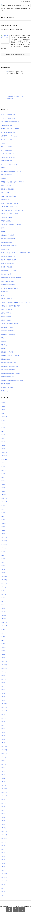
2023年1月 (4, 534)
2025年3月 (4, 441)
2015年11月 (4, 835)
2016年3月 (4, 820)
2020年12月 (4, 619)
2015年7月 (4, 849)
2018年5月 (4, 728)
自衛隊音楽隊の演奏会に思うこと (9, 323)
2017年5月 (4, 771)
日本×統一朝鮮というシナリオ (9, 206)
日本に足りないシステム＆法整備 (9, 214)
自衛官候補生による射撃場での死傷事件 (11, 306)
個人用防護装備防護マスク (8, 175)
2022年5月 (4, 558)
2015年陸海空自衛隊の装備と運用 (10, 121)
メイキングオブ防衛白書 (7, 146)
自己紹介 (3, 295)
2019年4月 (4, 689)
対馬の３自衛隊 (5, 192)
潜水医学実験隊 (5, 249)
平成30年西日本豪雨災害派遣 (8, 196)
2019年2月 (4, 696)
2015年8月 (4, 845)
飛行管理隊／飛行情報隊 (7, 387)
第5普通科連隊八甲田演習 (7, 281)
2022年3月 (4, 565)
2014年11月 (4, 877)
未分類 (2, 228)
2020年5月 (4, 643)
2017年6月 (4, 767)
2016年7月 (4, 806)
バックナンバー (5, 143)
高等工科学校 (4, 391)
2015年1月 (3, 870)
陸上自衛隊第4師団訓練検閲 (8, 369)
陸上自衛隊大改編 (5, 359)
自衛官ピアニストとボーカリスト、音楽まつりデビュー (15, 302)
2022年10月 (4, 544)
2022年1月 (3, 572)
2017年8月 (4, 760)
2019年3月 (4, 693)
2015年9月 (4, 842)
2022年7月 (4, 551)
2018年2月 (4, 739)
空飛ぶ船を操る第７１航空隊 (8, 260)
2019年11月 (4, 665)
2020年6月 (4, 640)
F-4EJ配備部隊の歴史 (17, 29)
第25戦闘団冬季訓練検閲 (7, 263)
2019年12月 (4, 661)
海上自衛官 (4, 231)
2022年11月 (4, 541)
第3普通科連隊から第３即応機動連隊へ (11, 277)
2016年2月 (4, 824)
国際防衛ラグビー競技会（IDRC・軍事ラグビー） (14, 182)
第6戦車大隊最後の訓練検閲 (8, 284)
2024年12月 (4, 452)
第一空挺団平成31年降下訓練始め (9, 288)
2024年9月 (4, 463)
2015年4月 (4, 859)
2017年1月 (3, 785)
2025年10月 (4, 417)
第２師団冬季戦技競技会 (7, 267)
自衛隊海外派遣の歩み (6, 316)
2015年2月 (4, 867)
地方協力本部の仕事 (6, 185)
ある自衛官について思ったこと (9, 136)
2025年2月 (4, 445)
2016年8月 (4, 803)
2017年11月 (4, 750)
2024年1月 (4, 491)
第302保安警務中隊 (6, 274)
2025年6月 (4, 431)
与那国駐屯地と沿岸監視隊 (8, 157)
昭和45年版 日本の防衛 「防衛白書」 (11, 224)
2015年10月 (4, 838)
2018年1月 (3, 743)
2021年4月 (4, 604)
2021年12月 (4, 576)
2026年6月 (4, 410)
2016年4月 (4, 817)
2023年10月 (4, 502)
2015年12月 (4, 831)
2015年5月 (4, 856)
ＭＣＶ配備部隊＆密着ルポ (8, 132)
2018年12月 (4, 704)
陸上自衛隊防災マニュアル (8, 376)
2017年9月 (4, 757)
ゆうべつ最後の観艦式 (6, 150)
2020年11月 (4, 622)
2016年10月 (4, 796)
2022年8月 (4, 548)
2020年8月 (4, 633)
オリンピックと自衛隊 (6, 139)
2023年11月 (4, 498)
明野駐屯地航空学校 (6, 221)
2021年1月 (3, 615)
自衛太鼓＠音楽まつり (6, 299)
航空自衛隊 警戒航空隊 (7, 330)
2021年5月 (4, 601)
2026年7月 (4, 406)
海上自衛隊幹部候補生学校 (8, 238)
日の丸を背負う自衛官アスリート (9, 203)
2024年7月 (4, 470)
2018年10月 (4, 711)
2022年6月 (4, 555)
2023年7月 (4, 512)
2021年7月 (3, 594)
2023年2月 (4, 530)
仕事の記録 (4, 167)
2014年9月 (4, 884)
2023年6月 (4, 516)
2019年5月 (4, 686)
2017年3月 (4, 778)
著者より (3, 337)
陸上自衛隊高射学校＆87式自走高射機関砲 (12, 380)
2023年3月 (4, 526)
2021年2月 (3, 611)
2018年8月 (4, 718)
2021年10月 (4, 583)
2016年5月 (4, 813)
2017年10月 (4, 753)
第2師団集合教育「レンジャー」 (9, 270)
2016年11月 (4, 792)
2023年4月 (4, 523)
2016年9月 (4, 799)
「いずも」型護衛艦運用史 (8, 114)
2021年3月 (4, 608)
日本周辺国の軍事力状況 (7, 217)
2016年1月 (3, 828)
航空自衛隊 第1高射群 (7, 327)
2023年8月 (4, 509)
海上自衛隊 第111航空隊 (7, 235)
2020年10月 (4, 626)
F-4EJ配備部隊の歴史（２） (10, 25)
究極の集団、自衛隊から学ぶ (8, 256)
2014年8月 (4, 888)
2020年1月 (4, 658)
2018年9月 (4, 714)
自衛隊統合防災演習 (6, 320)
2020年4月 (4, 647)
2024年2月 (4, 487)
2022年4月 (4, 562)
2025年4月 (4, 438)
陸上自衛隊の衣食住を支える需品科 (10, 355)
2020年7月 (4, 636)
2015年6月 (4, 852)
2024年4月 (4, 480)
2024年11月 (4, 456)
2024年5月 (4, 477)
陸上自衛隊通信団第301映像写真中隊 (10, 373)
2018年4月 (4, 732)
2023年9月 (4, 505)
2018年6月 (4, 725)
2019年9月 (4, 672)
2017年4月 (4, 774)
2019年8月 (4, 675)
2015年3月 (4, 863)
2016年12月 (4, 789)
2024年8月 (4, 466)
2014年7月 (4, 891)
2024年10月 (4, 459)
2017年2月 (3, 782)
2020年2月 (4, 654)
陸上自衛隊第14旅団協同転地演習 (9, 366)
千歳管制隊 (4, 178)
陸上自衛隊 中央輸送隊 (7, 352)
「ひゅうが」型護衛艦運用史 (8, 118)
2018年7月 (4, 721)
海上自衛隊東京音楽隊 (6, 242)
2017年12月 (4, 746)
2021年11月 (4, 580)
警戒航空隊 (4, 341)
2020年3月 (4, 650)
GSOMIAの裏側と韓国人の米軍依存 (10, 128)
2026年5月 (4, 413)
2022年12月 (4, 537)
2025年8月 (4, 424)
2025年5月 (4, 434)
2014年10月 (4, 881)
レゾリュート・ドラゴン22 (8, 153)
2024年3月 (4, 484)
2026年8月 (4, 402)
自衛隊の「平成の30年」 (7, 313)
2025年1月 (4, 448)
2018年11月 (4, 707)
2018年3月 (4, 735)
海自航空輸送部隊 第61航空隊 (9, 245)
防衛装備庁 (4, 348)
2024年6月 (4, 473)
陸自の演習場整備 (5, 384)
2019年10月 (4, 668)
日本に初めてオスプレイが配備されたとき (12, 210)
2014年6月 (4, 895)
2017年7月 (3, 764)
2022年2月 (4, 569)
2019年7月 (4, 679)
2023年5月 (4, 519)
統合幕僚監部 (4, 291)
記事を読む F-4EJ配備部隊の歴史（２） (15, 54)
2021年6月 (4, 597)
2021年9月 (4, 587)
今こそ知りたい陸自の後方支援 (9, 164)
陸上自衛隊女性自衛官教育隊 (8, 362)
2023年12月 (4, 495)
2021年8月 (4, 590)
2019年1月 (3, 700)
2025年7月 (4, 427)
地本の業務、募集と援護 (7, 189)
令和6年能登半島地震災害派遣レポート (11, 171)
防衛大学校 (4, 345)
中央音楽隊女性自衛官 (6, 160)
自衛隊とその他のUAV (6, 309)
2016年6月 (4, 810)
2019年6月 (4, 682)
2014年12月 (4, 874)
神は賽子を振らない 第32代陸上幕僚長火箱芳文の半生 (15, 252)
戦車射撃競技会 (5, 199)
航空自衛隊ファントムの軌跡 (8, 334)
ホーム (3, 17)
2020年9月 (4, 629)
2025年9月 (4, 420)
